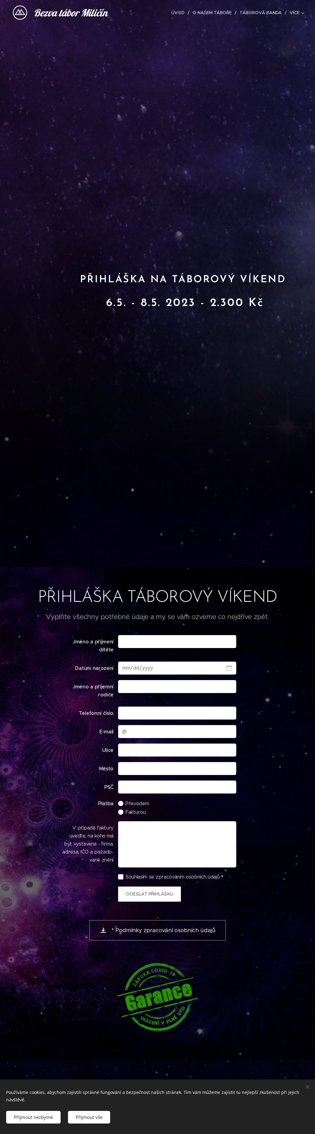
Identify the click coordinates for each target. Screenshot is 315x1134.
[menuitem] (179, 12)
